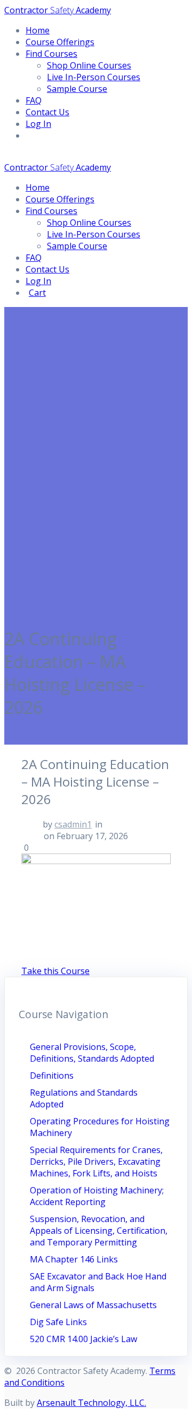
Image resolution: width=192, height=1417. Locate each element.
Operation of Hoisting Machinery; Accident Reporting (97, 1196)
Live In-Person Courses (93, 77)
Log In (38, 124)
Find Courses (51, 53)
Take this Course (55, 971)
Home (38, 30)
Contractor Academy (57, 10)
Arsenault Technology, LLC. (91, 1403)
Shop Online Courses (89, 65)
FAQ (34, 100)
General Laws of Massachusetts (93, 1305)
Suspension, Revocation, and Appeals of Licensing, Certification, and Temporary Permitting (98, 1230)
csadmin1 (73, 824)
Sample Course (77, 89)
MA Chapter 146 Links (74, 1259)
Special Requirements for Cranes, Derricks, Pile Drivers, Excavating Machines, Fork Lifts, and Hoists (96, 1161)
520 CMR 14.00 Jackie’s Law (83, 1339)
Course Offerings (60, 42)
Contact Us (47, 112)
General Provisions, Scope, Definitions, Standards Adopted (92, 1052)
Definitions (52, 1075)
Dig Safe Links (58, 1322)
